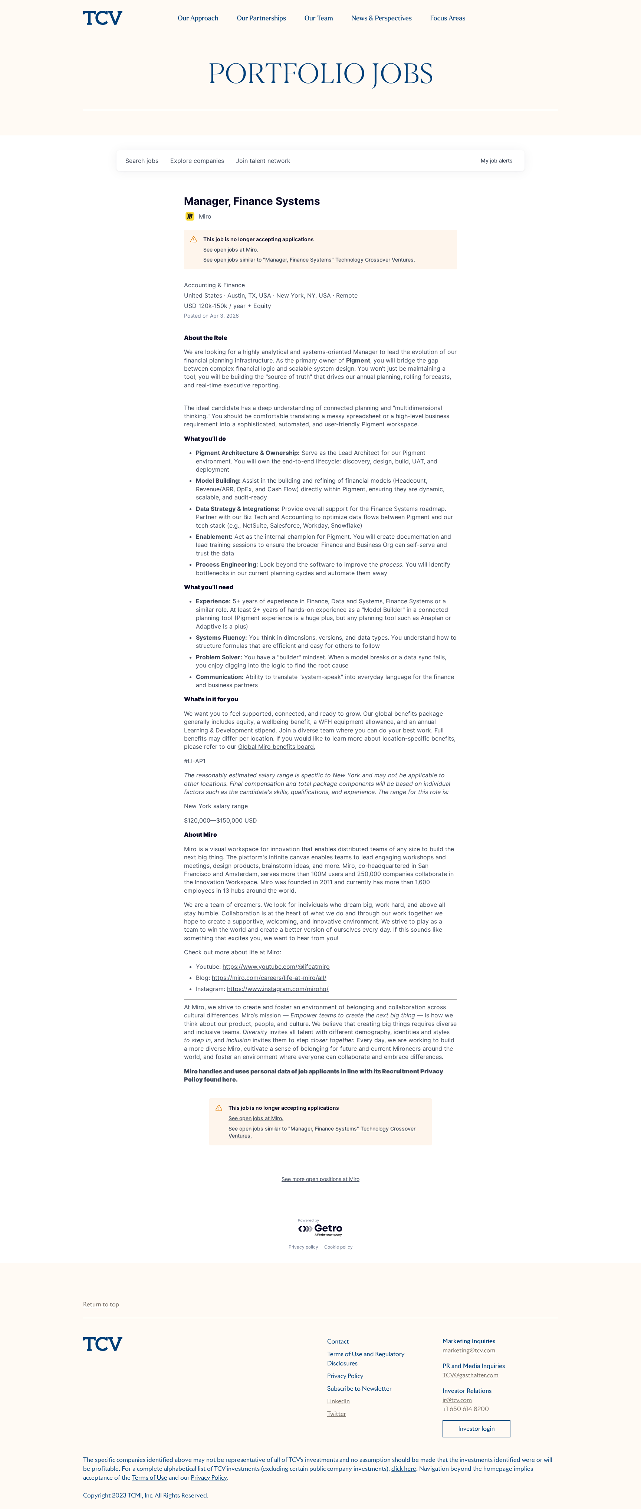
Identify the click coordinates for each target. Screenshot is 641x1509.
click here (403, 1469)
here (229, 1079)
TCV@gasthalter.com (471, 1375)
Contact (338, 1341)
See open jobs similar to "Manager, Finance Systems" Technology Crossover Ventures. (309, 259)
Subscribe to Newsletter (359, 1388)
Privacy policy (303, 1247)
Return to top (101, 1304)
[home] (102, 18)
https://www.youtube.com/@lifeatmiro (276, 966)
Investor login (476, 1429)
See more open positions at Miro (320, 1179)
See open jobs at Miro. (230, 249)
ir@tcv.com (457, 1400)
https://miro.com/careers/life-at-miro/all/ (269, 977)
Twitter (336, 1414)
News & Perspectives (382, 18)
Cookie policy (338, 1247)
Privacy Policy (345, 1376)
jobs (141, 160)
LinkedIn (338, 1401)
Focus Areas (447, 18)
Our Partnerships (261, 18)
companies (197, 160)
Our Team (319, 18)
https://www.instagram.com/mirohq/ (278, 989)
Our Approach (198, 18)
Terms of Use (149, 1478)
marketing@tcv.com (469, 1350)
